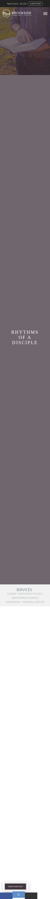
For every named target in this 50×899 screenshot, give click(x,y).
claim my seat (35, 4)
